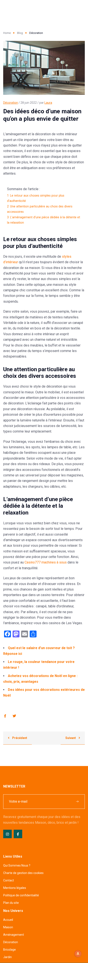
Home (7, 32)
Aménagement (13, 934)
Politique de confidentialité (21, 895)
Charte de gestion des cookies (23, 873)
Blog (20, 32)
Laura (48, 102)
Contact (8, 880)
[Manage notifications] (78, 953)
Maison (8, 927)
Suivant (70, 738)
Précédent (19, 738)
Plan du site (11, 902)
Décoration (10, 102)
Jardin (7, 957)
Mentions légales (14, 888)
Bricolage (9, 949)
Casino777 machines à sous (46, 562)
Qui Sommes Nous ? (16, 865)
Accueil (8, 919)
